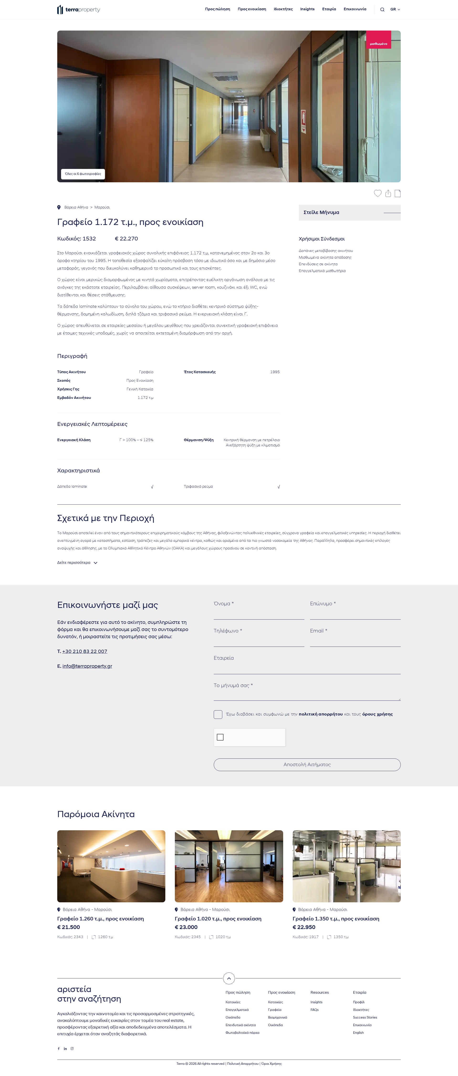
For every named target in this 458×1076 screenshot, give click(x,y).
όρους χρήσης (377, 714)
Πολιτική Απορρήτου (243, 1064)
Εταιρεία (224, 658)
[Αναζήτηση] (382, 9)
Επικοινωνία (355, 9)
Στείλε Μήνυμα (321, 212)
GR (393, 9)
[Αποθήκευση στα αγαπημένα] (378, 193)
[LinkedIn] (65, 1048)
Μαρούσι (102, 207)
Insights (307, 9)
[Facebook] (58, 1048)
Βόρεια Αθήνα (76, 207)
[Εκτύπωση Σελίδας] (398, 193)
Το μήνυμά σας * (233, 686)
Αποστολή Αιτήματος (307, 764)
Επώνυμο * (323, 604)
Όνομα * (224, 604)
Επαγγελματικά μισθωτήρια (322, 271)
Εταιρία (329, 9)
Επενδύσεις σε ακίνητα (318, 264)
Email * (318, 631)
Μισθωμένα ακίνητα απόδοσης (325, 258)
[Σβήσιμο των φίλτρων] (229, 978)
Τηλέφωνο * (228, 631)
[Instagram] (72, 1048)
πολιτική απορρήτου (321, 714)
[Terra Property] (78, 9)
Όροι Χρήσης (271, 1064)
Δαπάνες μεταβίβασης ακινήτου (326, 251)
